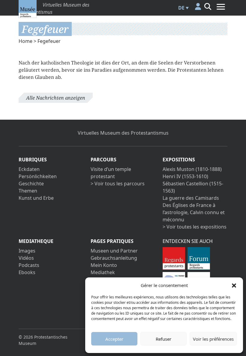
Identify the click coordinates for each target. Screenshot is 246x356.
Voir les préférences (213, 339)
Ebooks (27, 272)
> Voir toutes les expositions (194, 226)
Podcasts (29, 265)
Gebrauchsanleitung (114, 258)
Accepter (114, 339)
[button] (234, 285)
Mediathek (103, 272)
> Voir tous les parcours (118, 183)
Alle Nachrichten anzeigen (55, 97)
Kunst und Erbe (36, 198)
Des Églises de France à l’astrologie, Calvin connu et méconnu (194, 212)
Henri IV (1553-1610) (185, 176)
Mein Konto (104, 265)
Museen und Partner (114, 250)
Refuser (163, 339)
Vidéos (26, 258)
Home (25, 41)
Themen (28, 190)
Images (27, 250)
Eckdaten (29, 169)
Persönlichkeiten (38, 176)
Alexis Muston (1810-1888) (192, 169)
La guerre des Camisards (191, 198)
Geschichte (31, 183)
